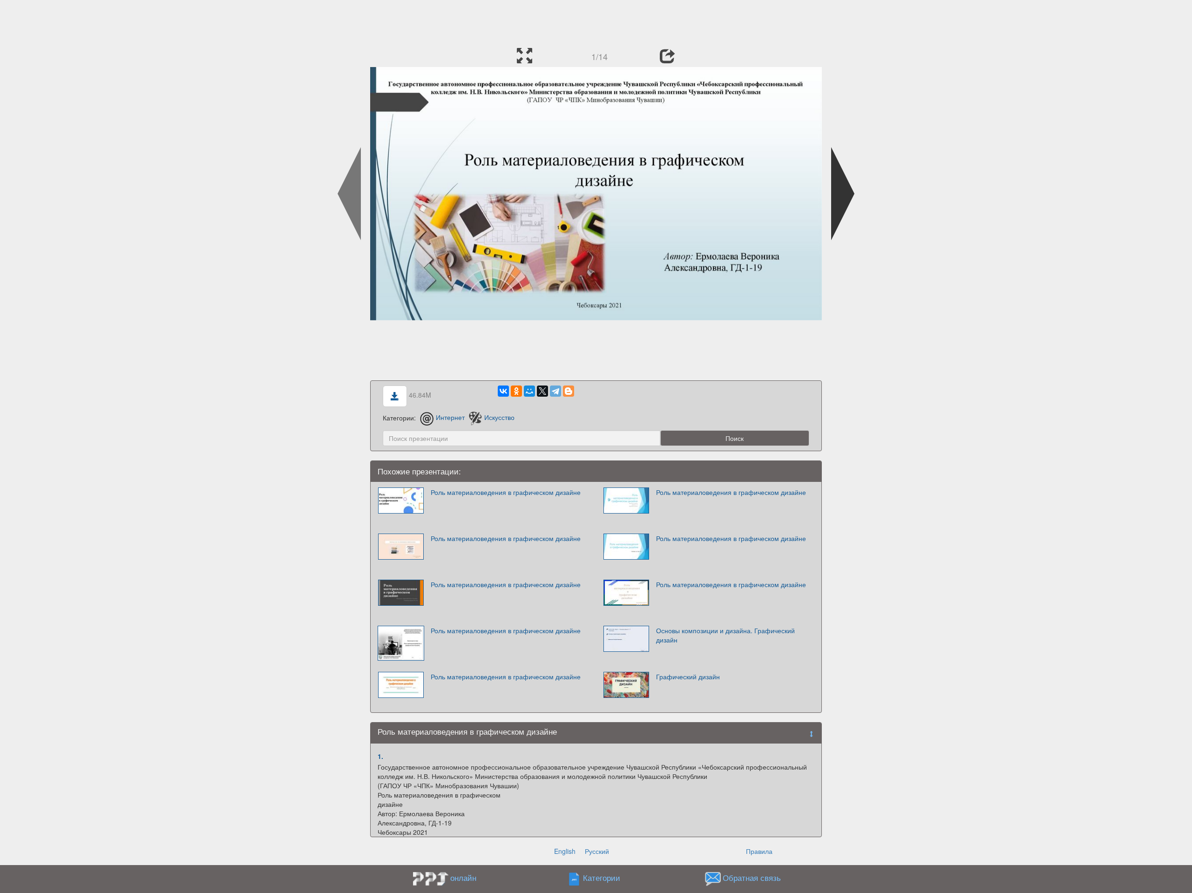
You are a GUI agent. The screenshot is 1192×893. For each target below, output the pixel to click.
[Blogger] (568, 391)
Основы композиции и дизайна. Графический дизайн (725, 635)
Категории (601, 877)
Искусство (499, 417)
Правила (759, 851)
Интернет (450, 417)
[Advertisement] (596, 21)
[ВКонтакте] (503, 391)
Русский (597, 851)
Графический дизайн (688, 676)
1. (380, 756)
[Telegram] (555, 391)
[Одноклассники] (516, 391)
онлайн (463, 877)
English (565, 851)
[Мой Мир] (529, 391)
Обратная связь (752, 877)
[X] (542, 391)
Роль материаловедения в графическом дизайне (506, 492)
